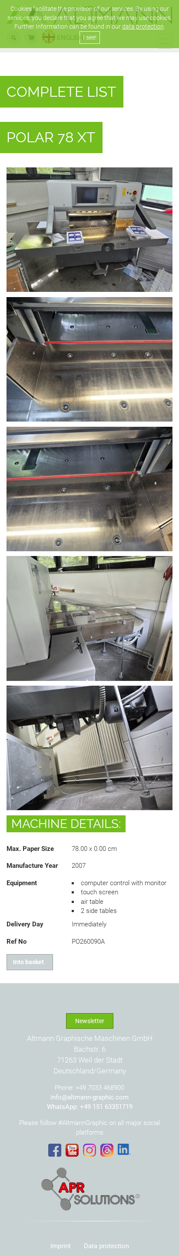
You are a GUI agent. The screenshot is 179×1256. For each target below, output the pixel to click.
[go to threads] (106, 1150)
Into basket (29, 961)
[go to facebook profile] (54, 1150)
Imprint (60, 1246)
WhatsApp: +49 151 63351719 (90, 1107)
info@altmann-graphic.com (89, 1097)
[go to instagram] (89, 1150)
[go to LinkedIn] (124, 1149)
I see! (89, 37)
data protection (143, 26)
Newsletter (89, 1020)
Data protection (106, 1246)
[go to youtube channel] (72, 1150)
